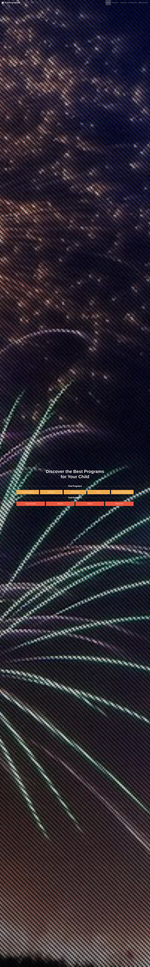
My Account (144, 2)
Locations (123, 2)
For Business (132, 2)
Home (108, 2)
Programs (115, 2)
